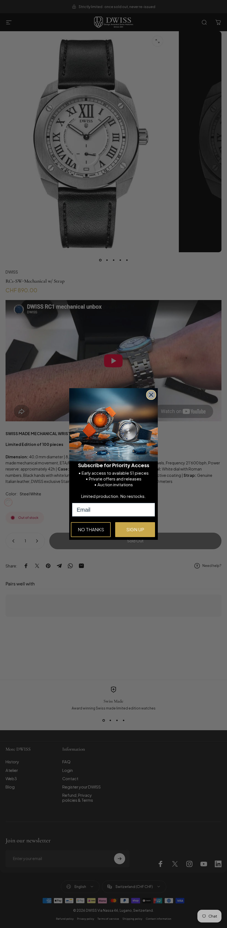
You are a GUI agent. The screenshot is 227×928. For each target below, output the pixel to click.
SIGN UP (135, 529)
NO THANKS (91, 529)
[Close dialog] (151, 394)
